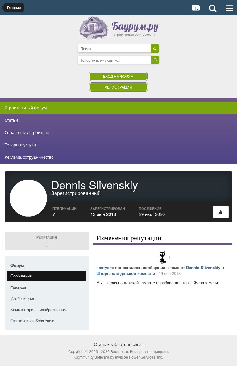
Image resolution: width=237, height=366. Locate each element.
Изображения (22, 298)
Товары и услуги (20, 145)
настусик (105, 267)
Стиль (100, 344)
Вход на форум (118, 76)
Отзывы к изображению (32, 320)
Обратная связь (127, 344)
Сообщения (21, 276)
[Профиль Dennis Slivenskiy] (221, 212)
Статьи (11, 120)
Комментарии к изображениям (38, 309)
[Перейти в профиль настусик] (163, 257)
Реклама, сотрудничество (29, 157)
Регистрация (118, 86)
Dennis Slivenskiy (203, 267)
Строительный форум (26, 107)
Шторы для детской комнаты (125, 273)
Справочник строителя (27, 132)
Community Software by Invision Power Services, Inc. (118, 357)
